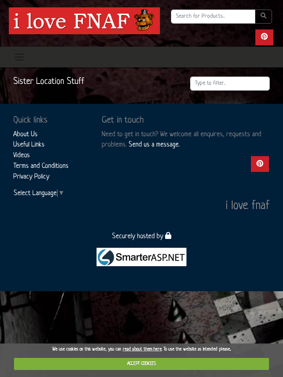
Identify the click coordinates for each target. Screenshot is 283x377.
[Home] (84, 20)
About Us (25, 134)
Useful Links (29, 144)
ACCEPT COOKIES (141, 363)
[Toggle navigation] (19, 57)
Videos (21, 155)
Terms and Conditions (41, 166)
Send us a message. (154, 144)
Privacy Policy (31, 176)
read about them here (142, 349)
